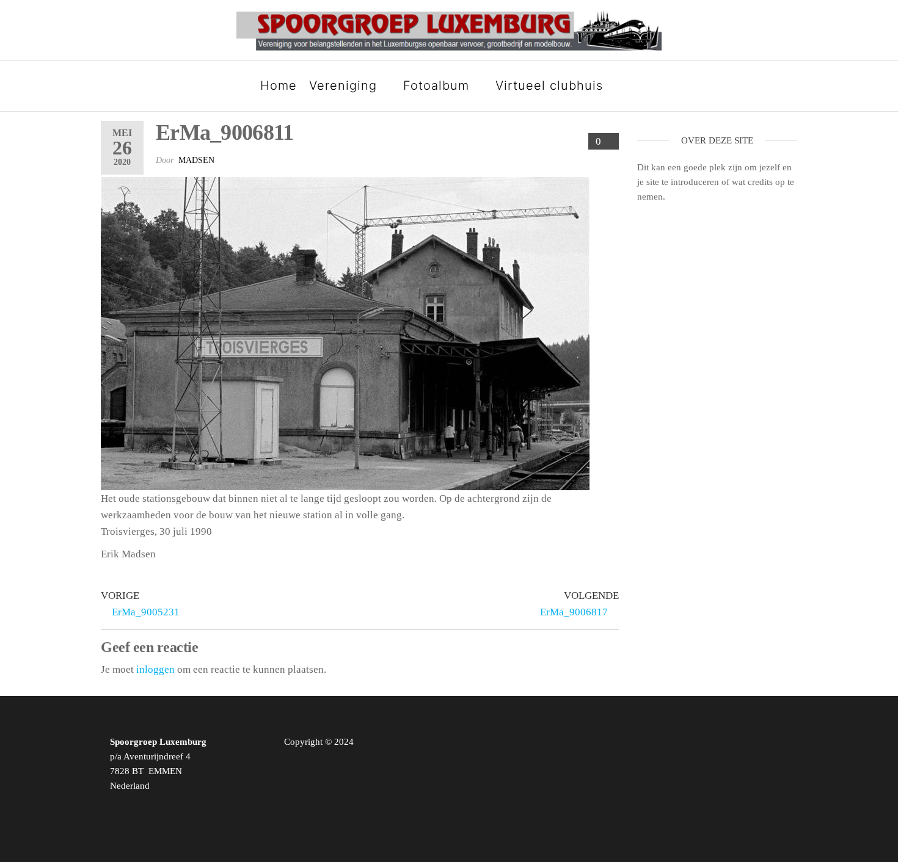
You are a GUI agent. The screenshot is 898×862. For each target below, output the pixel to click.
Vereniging (343, 85)
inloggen (155, 669)
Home (278, 85)
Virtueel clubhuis (549, 85)
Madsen (196, 160)
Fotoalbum (436, 85)
